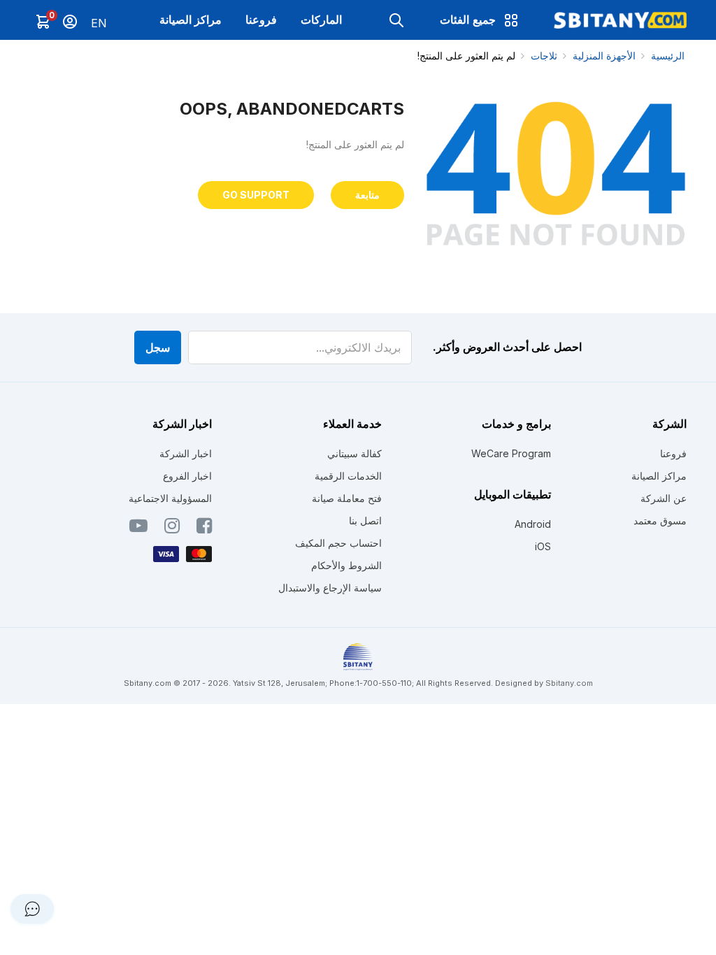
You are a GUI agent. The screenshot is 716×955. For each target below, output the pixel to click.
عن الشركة (663, 498)
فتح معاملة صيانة (347, 498)
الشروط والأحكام (346, 565)
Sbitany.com (569, 683)
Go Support (255, 195)
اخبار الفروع (187, 476)
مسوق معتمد (660, 520)
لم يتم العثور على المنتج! (466, 56)
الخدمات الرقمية (348, 476)
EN (99, 23)
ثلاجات (544, 56)
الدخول (70, 22)
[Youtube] (138, 528)
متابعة (367, 195)
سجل (157, 347)
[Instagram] (172, 528)
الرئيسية (668, 56)
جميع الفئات (467, 20)
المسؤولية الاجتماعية (170, 498)
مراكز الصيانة (190, 20)
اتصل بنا (365, 520)
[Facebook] (204, 528)
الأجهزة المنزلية (604, 56)
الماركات (321, 20)
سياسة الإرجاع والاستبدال (330, 588)
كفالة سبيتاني (354, 453)
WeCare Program (511, 453)
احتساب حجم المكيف (338, 543)
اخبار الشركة (185, 453)
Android (533, 524)
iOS (543, 546)
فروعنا (261, 20)
